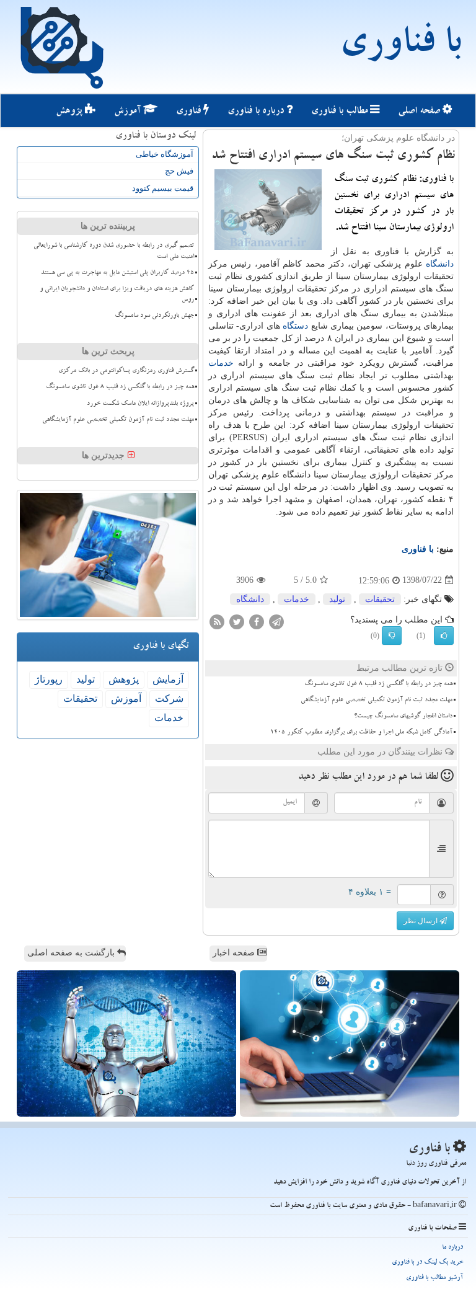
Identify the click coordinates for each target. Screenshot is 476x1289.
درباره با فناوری (256, 111)
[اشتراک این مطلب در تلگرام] (276, 621)
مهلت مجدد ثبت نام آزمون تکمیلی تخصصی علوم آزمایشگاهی (376, 700)
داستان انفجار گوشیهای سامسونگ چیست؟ (403, 716)
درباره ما (452, 1248)
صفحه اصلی (420, 111)
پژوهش (70, 111)
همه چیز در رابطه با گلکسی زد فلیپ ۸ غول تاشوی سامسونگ (378, 684)
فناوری (189, 111)
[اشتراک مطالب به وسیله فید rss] (217, 621)
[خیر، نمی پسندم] (392, 635)
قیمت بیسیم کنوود (162, 188)
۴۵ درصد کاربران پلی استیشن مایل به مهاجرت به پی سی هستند (117, 273)
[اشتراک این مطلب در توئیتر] (236, 621)
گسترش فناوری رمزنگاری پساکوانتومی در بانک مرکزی (126, 371)
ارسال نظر (421, 920)
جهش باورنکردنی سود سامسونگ (154, 316)
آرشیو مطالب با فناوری (434, 1278)
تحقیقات (380, 599)
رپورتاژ (49, 679)
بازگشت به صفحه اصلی (72, 952)
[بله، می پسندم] (444, 635)
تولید (337, 599)
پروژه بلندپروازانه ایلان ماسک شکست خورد (140, 404)
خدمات (221, 363)
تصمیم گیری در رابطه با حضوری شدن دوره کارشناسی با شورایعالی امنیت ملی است (113, 251)
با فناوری (400, 46)
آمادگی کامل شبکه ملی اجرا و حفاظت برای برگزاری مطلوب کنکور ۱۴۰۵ (361, 733)
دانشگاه (440, 263)
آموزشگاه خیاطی (164, 154)
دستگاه (295, 325)
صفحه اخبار (235, 952)
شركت (169, 698)
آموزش (128, 111)
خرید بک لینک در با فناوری (427, 1263)
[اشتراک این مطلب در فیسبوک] (256, 621)
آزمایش (167, 679)
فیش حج (179, 170)
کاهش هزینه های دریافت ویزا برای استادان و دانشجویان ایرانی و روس (117, 295)
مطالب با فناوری (340, 111)
